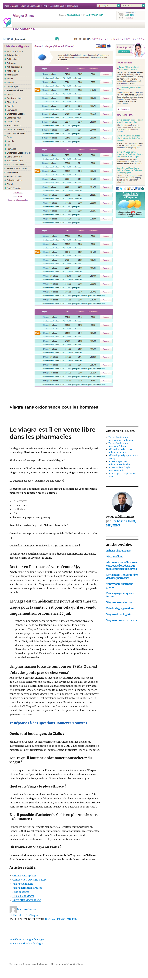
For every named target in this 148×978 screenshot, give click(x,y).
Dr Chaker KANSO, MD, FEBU (61, 919)
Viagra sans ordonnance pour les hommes (54, 407)
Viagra (34, 915)
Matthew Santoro (27, 909)
